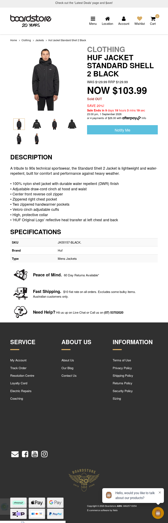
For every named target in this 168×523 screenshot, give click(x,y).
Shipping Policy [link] (123, 375)
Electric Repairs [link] (21, 391)
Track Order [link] (18, 368)
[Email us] (15, 453)
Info (144, 118)
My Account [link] (18, 360)
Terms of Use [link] (122, 360)
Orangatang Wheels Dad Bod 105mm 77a (35, 507)
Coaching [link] (16, 398)
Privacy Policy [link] (122, 368)
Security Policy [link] (123, 391)
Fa (35, 291)
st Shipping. (49, 291)
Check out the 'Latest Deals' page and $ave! (84, 3)
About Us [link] (67, 360)
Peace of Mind (47, 275)
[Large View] (19, 124)
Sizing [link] (117, 398)
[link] (25, 453)
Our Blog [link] (67, 368)
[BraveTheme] (30, 20)
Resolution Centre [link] (22, 375)
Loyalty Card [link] (18, 383)
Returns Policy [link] (122, 383)
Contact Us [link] (69, 375)
